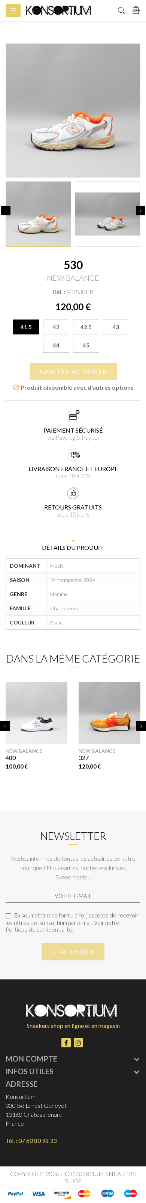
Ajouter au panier (73, 371)
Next (140, 210)
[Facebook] (66, 1042)
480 (11, 757)
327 (84, 757)
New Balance (24, 751)
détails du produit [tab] (73, 547)
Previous (5, 210)
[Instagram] (78, 1042)
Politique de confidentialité (39, 929)
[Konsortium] (58, 10)
